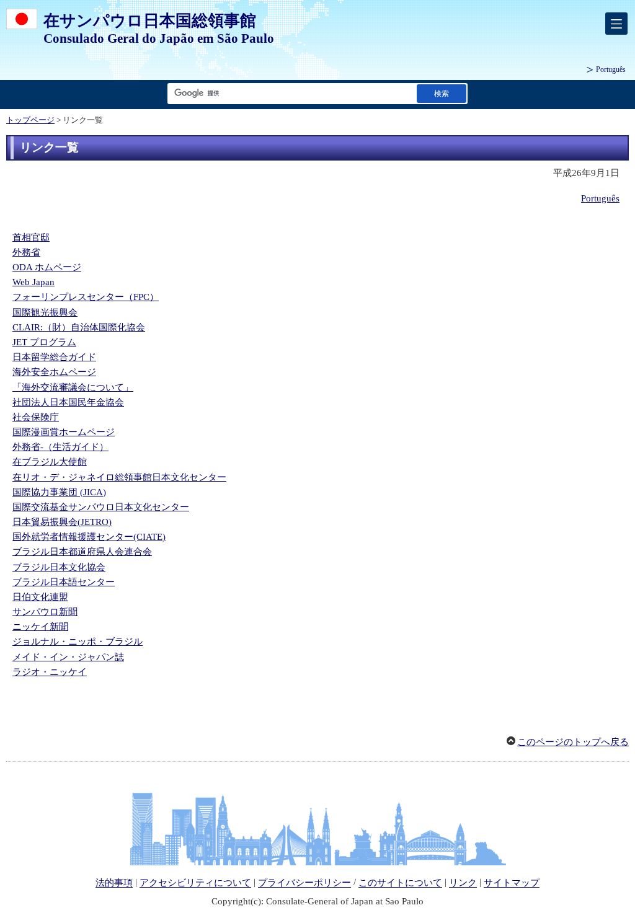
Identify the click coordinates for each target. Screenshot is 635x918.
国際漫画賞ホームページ (63, 432)
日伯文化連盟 (40, 597)
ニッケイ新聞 (40, 627)
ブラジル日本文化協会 (58, 567)
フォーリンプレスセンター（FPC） (85, 297)
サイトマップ (512, 883)
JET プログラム (44, 342)
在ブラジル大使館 (49, 462)
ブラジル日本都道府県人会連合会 (82, 552)
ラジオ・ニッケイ (49, 672)
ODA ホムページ (46, 267)
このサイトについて (400, 883)
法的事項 (114, 883)
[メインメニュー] (616, 23)
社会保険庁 (35, 417)
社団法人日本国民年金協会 (68, 402)
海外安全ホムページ (54, 372)
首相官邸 (31, 237)
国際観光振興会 (45, 312)
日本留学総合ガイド (54, 357)
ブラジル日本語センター (63, 582)
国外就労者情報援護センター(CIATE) (89, 537)
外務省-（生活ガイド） (60, 447)
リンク (463, 883)
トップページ (30, 120)
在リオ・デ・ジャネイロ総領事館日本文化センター (119, 477)
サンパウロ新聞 (45, 612)
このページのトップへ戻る (573, 742)
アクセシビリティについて (195, 883)
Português (611, 69)
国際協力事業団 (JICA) (59, 492)
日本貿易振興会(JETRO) (62, 522)
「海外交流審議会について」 (72, 387)
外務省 (26, 252)
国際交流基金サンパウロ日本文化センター (100, 507)
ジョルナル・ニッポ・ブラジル (77, 642)
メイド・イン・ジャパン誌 (68, 657)
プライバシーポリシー (304, 883)
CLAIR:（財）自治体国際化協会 (78, 327)
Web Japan (33, 282)
